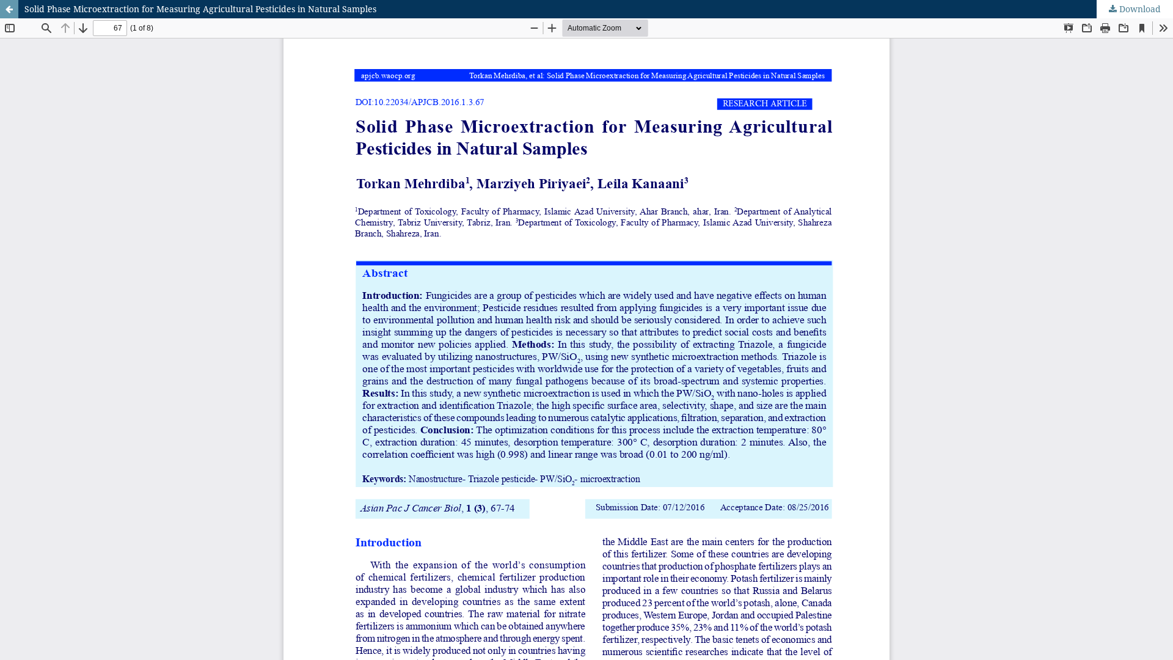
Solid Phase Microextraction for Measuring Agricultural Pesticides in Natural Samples (200, 9)
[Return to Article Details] (9, 9)
